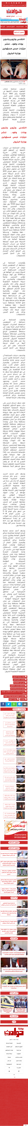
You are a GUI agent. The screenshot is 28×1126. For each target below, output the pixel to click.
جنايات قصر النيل (19, 680)
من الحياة (19, 1050)
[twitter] (19, 3)
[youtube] (16, 3)
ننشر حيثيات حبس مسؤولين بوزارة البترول (14, 692)
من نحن (9, 1060)
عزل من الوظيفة (19, 683)
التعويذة (19, 1053)
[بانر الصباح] (14, 19)
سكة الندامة (9, 1053)
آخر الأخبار (14, 898)
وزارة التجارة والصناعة (18, 689)
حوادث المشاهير (9, 1050)
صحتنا (9, 1057)
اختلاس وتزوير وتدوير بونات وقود (14, 696)
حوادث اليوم (13, 699)
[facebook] (21, 3)
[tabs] (6, 3)
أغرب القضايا (9, 1046)
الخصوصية (9, 1064)
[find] (11, 3)
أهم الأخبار (14, 938)
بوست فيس (19, 1060)
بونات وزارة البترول (19, 677)
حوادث (23, 699)
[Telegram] (19, 704)
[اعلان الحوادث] (16, 839)
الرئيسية (19, 1043)
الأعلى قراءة (14, 993)
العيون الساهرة (11, 26)
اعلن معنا (18, 1064)
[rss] (14, 3)
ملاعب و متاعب (18, 1057)
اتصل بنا (19, 1067)
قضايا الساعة (20, 26)
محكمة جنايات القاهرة (17, 686)
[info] (9, 3)
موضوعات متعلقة (19, 709)
